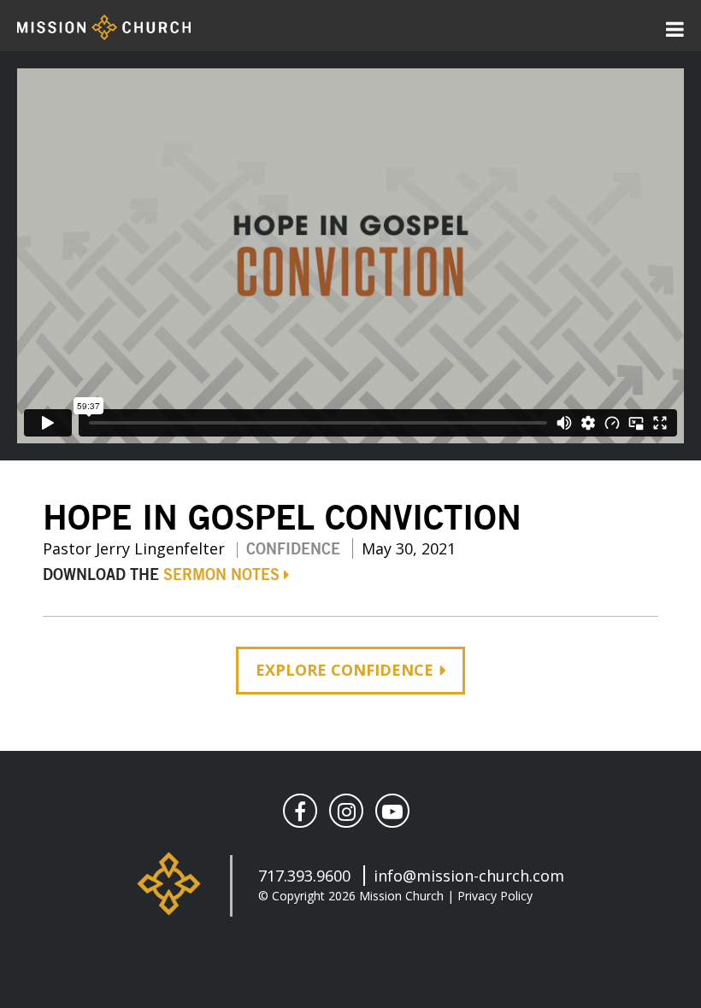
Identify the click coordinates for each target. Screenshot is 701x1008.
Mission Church (401, 896)
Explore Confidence (344, 669)
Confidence (293, 550)
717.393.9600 (304, 875)
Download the (161, 575)
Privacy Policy (495, 896)
